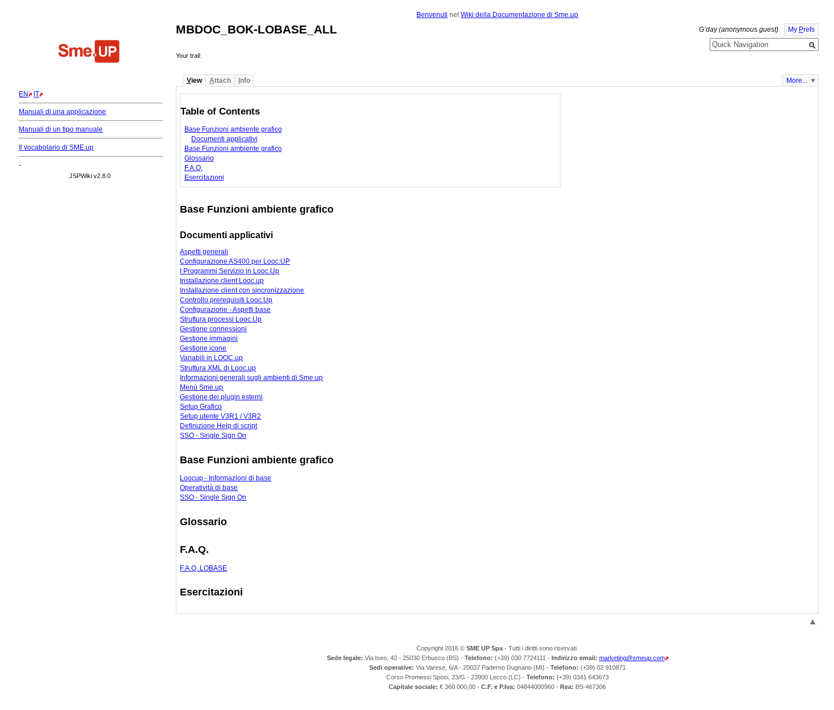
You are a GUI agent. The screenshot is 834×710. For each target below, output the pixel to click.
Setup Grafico (201, 407)
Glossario (199, 158)
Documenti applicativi (224, 139)
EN (23, 94)
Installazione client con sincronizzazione (242, 290)
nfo (244, 80)
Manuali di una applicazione (62, 112)
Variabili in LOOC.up (211, 358)
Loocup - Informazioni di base (225, 478)
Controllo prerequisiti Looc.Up (226, 300)
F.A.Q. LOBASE (203, 568)
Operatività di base (209, 488)
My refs (801, 29)
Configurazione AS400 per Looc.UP (235, 261)
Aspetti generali (204, 252)
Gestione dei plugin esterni (221, 397)
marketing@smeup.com (632, 657)
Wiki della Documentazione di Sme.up (519, 15)
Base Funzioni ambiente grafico (233, 129)
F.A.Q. (193, 168)
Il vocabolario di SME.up (56, 147)
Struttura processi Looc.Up (221, 319)
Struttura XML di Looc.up (218, 368)
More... (796, 80)
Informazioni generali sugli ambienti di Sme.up (251, 378)
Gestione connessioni (213, 329)
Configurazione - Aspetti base (225, 310)
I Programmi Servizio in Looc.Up (229, 271)
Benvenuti (432, 15)
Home (89, 53)
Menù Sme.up (201, 387)
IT (36, 94)
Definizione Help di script (218, 426)
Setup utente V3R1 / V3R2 (220, 416)
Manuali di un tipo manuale (61, 129)
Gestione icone (203, 348)
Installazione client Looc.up (222, 281)
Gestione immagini (209, 339)
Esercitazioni (204, 177)
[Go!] (812, 45)
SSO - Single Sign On (213, 435)
